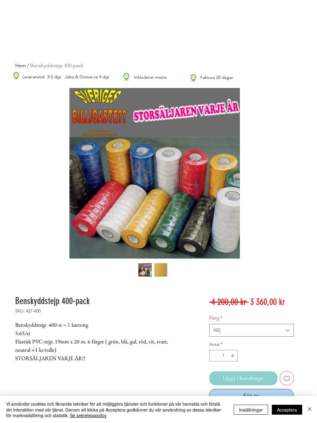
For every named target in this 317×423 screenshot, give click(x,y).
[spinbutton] (223, 355)
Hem (20, 65)
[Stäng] (309, 409)
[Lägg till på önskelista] (287, 378)
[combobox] (251, 330)
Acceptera (287, 410)
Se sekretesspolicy (88, 415)
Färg (216, 318)
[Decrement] (214, 355)
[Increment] (233, 355)
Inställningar (251, 410)
